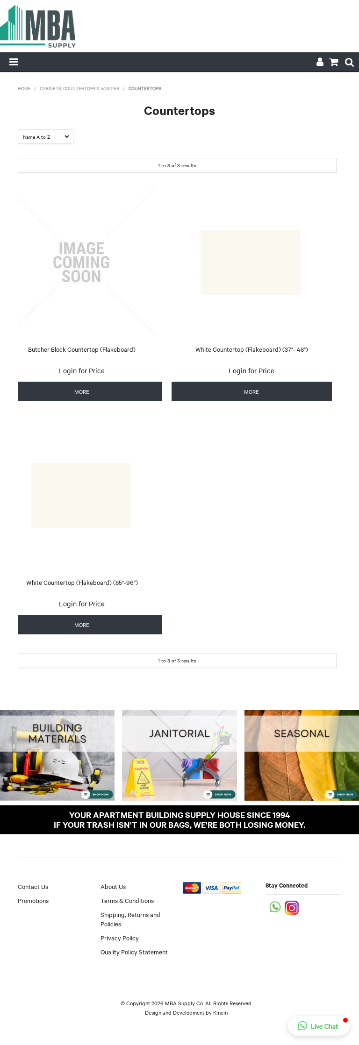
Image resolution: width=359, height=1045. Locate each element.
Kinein (220, 1012)
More (81, 391)
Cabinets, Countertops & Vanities (80, 88)
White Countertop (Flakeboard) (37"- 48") (251, 349)
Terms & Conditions (127, 900)
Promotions (33, 900)
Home (24, 88)
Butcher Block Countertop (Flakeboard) (82, 349)
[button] (319, 1026)
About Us (113, 886)
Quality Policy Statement (134, 951)
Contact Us (33, 886)
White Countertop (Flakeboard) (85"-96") (82, 582)
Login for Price (82, 370)
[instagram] (292, 906)
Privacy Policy (120, 937)
